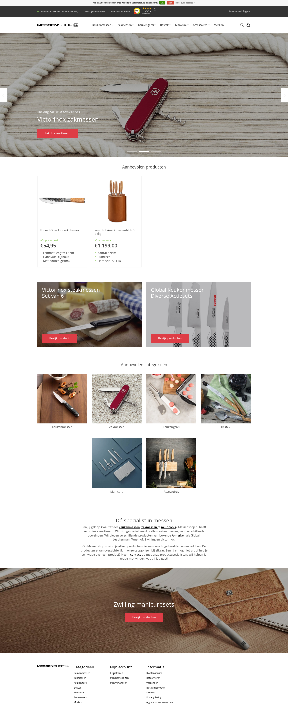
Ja (162, 3)
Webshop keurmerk (120, 11)
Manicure (116, 492)
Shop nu (50, 133)
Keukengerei (171, 427)
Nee (170, 3)
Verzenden (152, 682)
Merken (219, 25)
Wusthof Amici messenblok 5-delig (115, 231)
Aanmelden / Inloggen (239, 11)
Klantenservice (154, 673)
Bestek (225, 427)
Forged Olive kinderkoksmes (59, 230)
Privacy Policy (153, 697)
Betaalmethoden (155, 687)
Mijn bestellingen (119, 677)
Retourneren (153, 677)
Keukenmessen (62, 427)
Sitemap (151, 692)
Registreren (116, 673)
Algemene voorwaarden (159, 702)
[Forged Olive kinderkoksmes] (62, 201)
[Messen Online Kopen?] (57, 25)
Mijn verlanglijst (118, 682)
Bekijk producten (144, 617)
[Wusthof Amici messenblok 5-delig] (117, 201)
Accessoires (171, 492)
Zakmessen (116, 427)
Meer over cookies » (185, 3)
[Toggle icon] (241, 25)
